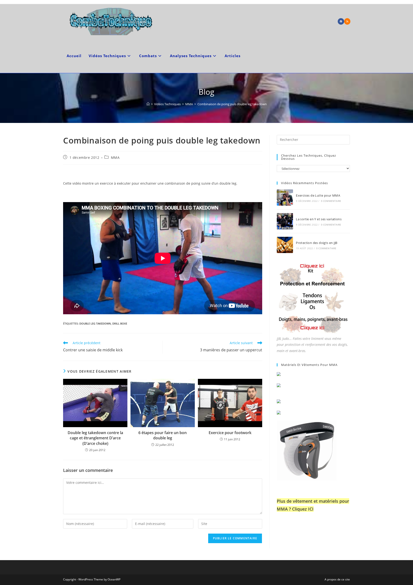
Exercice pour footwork (230, 432)
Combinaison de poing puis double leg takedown (232, 104)
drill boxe (119, 323)
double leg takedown (95, 323)
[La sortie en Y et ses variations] (285, 221)
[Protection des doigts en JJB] (285, 245)
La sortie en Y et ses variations (319, 219)
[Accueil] (148, 104)
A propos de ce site (337, 579)
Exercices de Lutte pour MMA (318, 195)
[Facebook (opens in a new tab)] (341, 21)
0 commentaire (331, 201)
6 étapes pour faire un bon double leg (162, 435)
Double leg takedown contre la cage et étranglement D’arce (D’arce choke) (95, 438)
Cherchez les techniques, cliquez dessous (308, 157)
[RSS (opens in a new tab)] (347, 21)
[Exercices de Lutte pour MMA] (285, 197)
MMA (115, 157)
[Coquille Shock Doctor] (307, 450)
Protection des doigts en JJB (316, 243)
